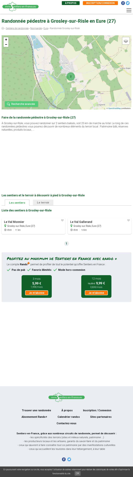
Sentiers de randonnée (17, 28)
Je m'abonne (36, 292)
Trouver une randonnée (36, 410)
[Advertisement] (66, 157)
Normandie (36, 28)
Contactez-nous (66, 423)
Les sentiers (17, 202)
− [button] (6, 44)
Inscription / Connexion (97, 410)
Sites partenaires (101, 416)
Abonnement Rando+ (34, 416)
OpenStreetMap (114, 108)
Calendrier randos (69, 416)
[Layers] (125, 40)
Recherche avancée (23, 104)
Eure (46, 28)
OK (77, 473)
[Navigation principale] (129, 10)
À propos (70, 3)
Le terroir (43, 202)
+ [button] (6, 40)
